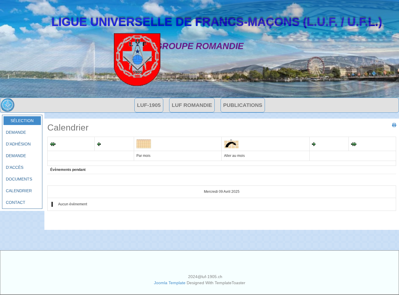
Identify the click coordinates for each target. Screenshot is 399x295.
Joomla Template (169, 282)
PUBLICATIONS (242, 105)
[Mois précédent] (52, 143)
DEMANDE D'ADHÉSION (18, 138)
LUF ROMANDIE (192, 105)
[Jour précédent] (99, 143)
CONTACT (15, 202)
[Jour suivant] (314, 143)
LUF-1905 (149, 105)
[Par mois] (143, 143)
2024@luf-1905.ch (205, 276)
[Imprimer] (392, 125)
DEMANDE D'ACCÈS (16, 161)
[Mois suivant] (354, 143)
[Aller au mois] (231, 143)
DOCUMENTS (19, 179)
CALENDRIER (19, 190)
